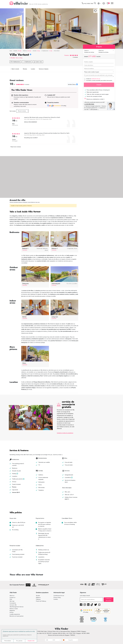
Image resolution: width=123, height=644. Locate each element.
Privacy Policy (57, 597)
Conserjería (13, 603)
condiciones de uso (95, 78)
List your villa (13, 605)
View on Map (19, 57)
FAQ (11, 599)
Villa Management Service (16, 606)
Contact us (12, 597)
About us (12, 595)
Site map (12, 601)
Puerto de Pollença (41, 601)
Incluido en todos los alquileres (65, 433)
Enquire (99, 84)
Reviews (25, 69)
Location (33, 69)
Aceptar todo (31, 640)
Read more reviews (16, 146)
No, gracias (19, 640)
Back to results (15, 69)
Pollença (38, 599)
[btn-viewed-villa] (103, 3)
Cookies (56, 599)
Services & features (43, 69)
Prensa (11, 612)
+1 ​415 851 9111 (89, 104)
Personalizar (7, 640)
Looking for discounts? (108, 599)
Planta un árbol (14, 608)
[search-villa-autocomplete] (95, 3)
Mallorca (38, 597)
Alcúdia (13, 57)
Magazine (12, 610)
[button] (44, 212)
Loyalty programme (15, 614)
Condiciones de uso (59, 595)
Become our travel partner (17, 616)
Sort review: (13, 111)
